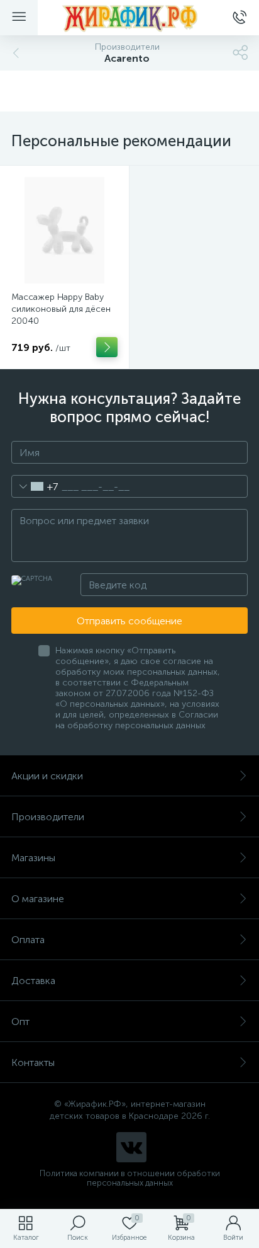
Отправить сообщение (129, 621)
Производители (47, 817)
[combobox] (35, 486)
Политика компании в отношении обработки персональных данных (130, 1178)
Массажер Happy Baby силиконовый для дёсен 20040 (61, 309)
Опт (20, 1022)
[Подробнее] (107, 347)
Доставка (33, 981)
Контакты (33, 1062)
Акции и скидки (47, 776)
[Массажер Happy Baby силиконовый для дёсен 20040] (64, 230)
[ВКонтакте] (131, 1147)
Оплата (28, 940)
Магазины (33, 858)
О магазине (37, 899)
